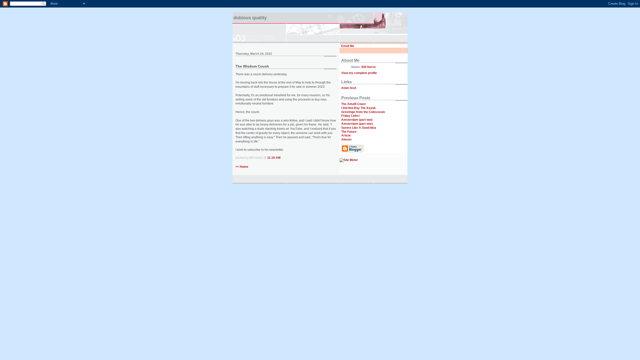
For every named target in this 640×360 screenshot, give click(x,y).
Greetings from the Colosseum (363, 112)
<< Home (242, 166)
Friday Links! (350, 116)
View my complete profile (359, 73)
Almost (346, 139)
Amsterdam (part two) (356, 120)
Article (346, 135)
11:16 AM (273, 158)
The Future (348, 132)
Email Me (347, 46)
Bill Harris (369, 67)
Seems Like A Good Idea (358, 128)
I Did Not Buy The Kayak (358, 108)
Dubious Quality (250, 17)
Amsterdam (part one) (357, 124)
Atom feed (348, 88)
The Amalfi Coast (353, 104)
